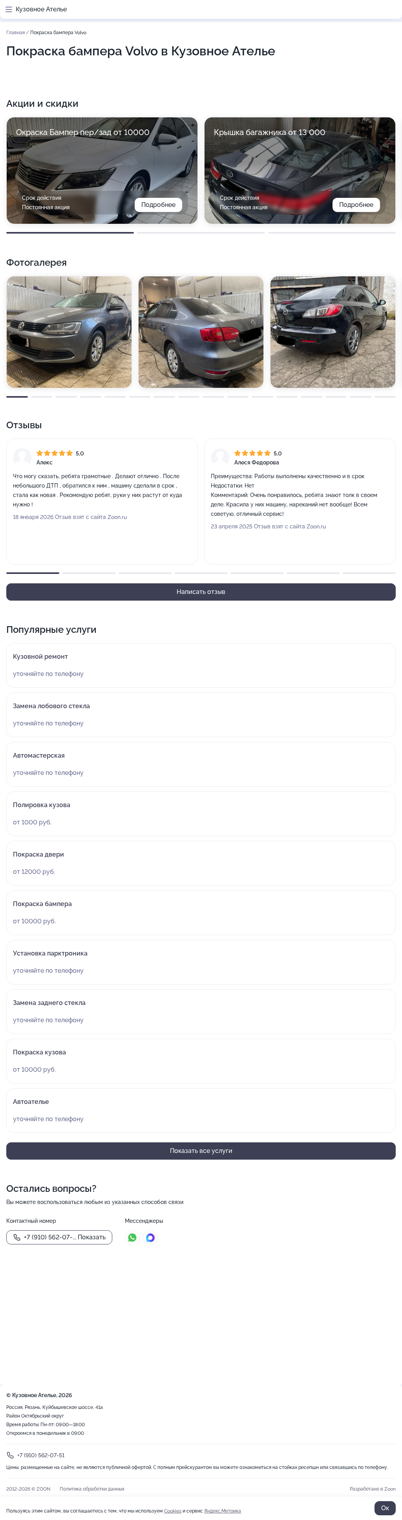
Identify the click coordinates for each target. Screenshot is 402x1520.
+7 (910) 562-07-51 (40, 1455)
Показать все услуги (201, 1151)
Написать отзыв (201, 592)
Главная (16, 32)
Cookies (172, 1511)
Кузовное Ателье (41, 9)
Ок (385, 1508)
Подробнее (158, 204)
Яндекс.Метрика (222, 1511)
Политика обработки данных (92, 1489)
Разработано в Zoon (373, 1489)
